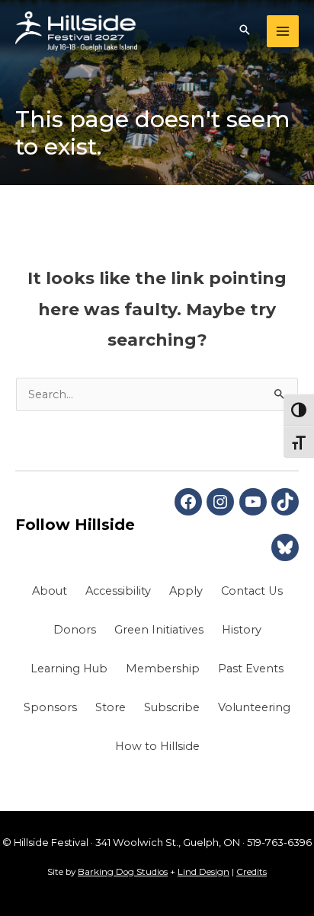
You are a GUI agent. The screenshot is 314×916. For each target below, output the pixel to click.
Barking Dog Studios (123, 872)
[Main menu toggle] (283, 31)
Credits (251, 872)
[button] (245, 31)
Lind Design (203, 872)
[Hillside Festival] (76, 31)
